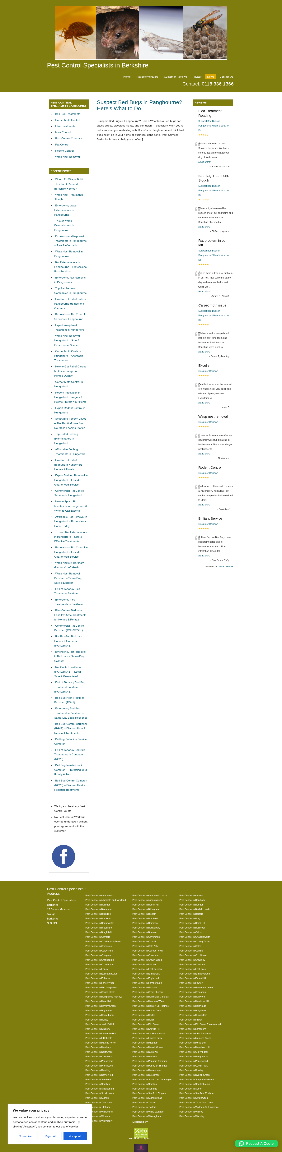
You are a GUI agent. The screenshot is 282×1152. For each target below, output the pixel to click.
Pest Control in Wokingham (146, 1116)
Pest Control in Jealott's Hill (99, 1024)
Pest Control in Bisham (144, 914)
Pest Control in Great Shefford (147, 992)
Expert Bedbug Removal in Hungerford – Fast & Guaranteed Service (71, 480)
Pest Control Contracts (69, 138)
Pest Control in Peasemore (99, 1061)
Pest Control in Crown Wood (147, 960)
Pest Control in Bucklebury (146, 927)
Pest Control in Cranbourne (99, 960)
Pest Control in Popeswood (193, 1061)
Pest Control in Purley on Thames (149, 1065)
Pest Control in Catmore (97, 937)
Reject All (50, 1136)
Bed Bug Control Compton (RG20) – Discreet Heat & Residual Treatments (70, 785)
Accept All (75, 1136)
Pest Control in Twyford (144, 1107)
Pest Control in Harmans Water (148, 1001)
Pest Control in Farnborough (147, 983)
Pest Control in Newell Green (147, 1047)
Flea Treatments (65, 126)
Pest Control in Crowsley (192, 960)
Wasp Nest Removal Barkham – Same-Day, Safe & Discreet (68, 578)
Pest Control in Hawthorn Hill (194, 1001)
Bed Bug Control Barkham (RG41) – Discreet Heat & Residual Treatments (70, 728)
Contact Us (226, 76)
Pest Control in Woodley (191, 1116)
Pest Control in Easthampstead (101, 973)
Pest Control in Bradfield (145, 918)
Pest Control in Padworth (145, 1056)
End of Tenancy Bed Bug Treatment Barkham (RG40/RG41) (69, 687)
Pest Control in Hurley (96, 1019)
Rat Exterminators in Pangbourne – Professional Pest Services (70, 267)
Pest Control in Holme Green (147, 1010)
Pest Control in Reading (97, 1070)
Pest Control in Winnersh (98, 1116)
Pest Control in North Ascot (99, 1052)
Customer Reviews (175, 76)
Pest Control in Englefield (145, 978)
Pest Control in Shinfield (97, 1084)
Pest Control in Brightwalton (99, 923)
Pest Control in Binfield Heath (194, 909)
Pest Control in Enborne (97, 978)
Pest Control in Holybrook (192, 1010)
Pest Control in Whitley (191, 1111)
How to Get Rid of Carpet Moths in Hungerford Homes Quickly (70, 371)
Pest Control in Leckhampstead (148, 1033)
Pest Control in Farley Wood (100, 983)
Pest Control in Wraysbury (98, 1121)
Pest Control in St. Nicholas (99, 1093)
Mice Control (63, 132)
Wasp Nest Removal (67, 156)
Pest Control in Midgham (145, 1042)
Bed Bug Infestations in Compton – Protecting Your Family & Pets (70, 770)
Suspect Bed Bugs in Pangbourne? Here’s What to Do (139, 105)
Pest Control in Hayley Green (100, 1006)
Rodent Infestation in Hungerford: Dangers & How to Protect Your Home (70, 397)
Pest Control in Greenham (192, 992)
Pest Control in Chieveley (98, 946)
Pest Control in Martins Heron (100, 1042)
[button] (256, 1143)
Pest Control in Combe (191, 950)
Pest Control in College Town (147, 950)
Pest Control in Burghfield (98, 932)
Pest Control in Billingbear (146, 909)
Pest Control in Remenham (146, 1070)
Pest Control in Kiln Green (145, 1024)
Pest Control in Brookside (98, 927)
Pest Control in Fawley (191, 983)
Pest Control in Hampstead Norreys (103, 996)
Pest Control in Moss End (192, 1042)
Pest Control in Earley (96, 969)
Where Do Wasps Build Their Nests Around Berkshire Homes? (68, 184)
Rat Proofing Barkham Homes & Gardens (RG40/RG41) (68, 641)
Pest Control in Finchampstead (101, 987)
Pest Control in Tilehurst (97, 1107)
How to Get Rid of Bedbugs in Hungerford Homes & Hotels (68, 464)
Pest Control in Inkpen (190, 1019)
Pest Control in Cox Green (193, 955)
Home (127, 76)
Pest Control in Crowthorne (99, 964)
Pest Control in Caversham (146, 937)
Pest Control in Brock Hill (192, 923)
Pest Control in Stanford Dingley (149, 1093)
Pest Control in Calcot (190, 932)
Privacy (197, 76)
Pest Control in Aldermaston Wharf (150, 895)
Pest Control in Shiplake (144, 1084)
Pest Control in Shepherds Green (196, 1079)
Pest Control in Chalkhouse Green (103, 941)
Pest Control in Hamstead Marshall (150, 996)
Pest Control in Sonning (144, 1088)
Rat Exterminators (147, 76)
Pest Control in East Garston (147, 969)
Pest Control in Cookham (145, 955)
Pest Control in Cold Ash (145, 946)
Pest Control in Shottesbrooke (194, 1084)
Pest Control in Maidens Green (195, 1038)
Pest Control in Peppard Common (149, 1061)
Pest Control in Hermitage (192, 1006)
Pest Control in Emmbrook (146, 973)
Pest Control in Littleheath (98, 1038)
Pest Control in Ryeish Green (194, 1075)
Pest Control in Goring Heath (100, 992)
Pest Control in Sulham (97, 1098)
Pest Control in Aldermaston (99, 895)
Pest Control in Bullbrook (192, 927)
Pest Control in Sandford (98, 1079)
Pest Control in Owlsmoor (98, 1056)
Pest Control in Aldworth (191, 895)
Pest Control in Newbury (98, 1047)
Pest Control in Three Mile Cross (196, 1102)
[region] (50, 1124)
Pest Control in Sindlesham (99, 1088)
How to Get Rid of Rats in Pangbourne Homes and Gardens (70, 303)
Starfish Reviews (225, 566)
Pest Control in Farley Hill (192, 978)
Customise (25, 1136)
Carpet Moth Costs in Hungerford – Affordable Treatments (68, 356)
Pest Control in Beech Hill (145, 904)
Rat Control (62, 144)
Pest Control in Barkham (192, 900)
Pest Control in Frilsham (144, 987)
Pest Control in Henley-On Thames (150, 1006)
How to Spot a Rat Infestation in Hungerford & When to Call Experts (70, 506)
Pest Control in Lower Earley (147, 1038)
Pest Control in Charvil (144, 941)
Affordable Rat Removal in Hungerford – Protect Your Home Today (70, 521)
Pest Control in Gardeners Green (196, 987)
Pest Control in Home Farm (99, 1015)
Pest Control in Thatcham (98, 1102)
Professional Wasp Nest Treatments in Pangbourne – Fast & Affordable (70, 241)
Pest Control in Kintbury (97, 1029)
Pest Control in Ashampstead (147, 900)
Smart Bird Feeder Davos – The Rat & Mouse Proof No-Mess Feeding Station (70, 423)
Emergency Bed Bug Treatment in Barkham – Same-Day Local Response (70, 713)
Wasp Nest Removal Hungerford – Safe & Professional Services (67, 340)
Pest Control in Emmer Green (194, 973)
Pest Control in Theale (144, 1102)
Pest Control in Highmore (98, 1010)
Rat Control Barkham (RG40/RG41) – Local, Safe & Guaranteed (68, 672)
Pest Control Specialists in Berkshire (97, 65)
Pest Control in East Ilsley (192, 969)
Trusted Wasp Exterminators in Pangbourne (64, 225)
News (210, 76)
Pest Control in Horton (143, 1015)
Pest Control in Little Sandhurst (195, 1033)
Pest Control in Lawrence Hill (100, 1033)
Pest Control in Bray (189, 918)
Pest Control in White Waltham (148, 1111)
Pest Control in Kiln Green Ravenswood (200, 1024)
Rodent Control (64, 150)
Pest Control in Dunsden (192, 964)
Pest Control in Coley (190, 946)
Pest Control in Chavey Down (194, 941)
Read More (204, 162)
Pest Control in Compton (98, 955)
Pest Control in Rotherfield (99, 1075)
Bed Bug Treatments (67, 113)
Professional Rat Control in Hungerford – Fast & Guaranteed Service (71, 552)
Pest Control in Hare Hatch (99, 1001)
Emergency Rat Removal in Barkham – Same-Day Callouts (70, 656)
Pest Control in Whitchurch (99, 1111)
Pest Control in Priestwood (99, 1065)
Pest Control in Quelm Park (193, 1065)
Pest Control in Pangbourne (193, 1056)
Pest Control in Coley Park (99, 950)
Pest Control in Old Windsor (193, 1052)
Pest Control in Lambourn (192, 1029)
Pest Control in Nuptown (145, 1052)
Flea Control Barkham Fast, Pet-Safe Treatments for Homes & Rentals (70, 615)
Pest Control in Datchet (144, 964)
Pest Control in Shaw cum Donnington (152, 1079)
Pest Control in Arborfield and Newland (105, 900)
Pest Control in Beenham (98, 909)
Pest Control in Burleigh (144, 932)
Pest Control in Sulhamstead (147, 1098)
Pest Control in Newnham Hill (194, 1047)
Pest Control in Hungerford (193, 1015)
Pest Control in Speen (190, 1088)
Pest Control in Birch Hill (98, 914)
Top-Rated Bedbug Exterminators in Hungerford (66, 438)
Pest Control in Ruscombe (146, 1075)
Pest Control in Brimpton (145, 923)
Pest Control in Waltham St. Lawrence (199, 1107)
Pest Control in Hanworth (192, 996)
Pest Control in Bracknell (98, 918)
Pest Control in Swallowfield (194, 1098)
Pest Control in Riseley (191, 1070)
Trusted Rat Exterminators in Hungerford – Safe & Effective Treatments (70, 537)
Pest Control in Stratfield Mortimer (196, 1093)
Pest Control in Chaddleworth (194, 937)
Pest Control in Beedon (191, 904)
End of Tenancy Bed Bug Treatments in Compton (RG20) (69, 754)
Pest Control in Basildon (97, 904)
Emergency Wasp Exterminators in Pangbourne (65, 210)
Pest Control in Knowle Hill (146, 1029)
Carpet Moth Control (67, 120)
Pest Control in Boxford (191, 914)
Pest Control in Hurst (143, 1019)
